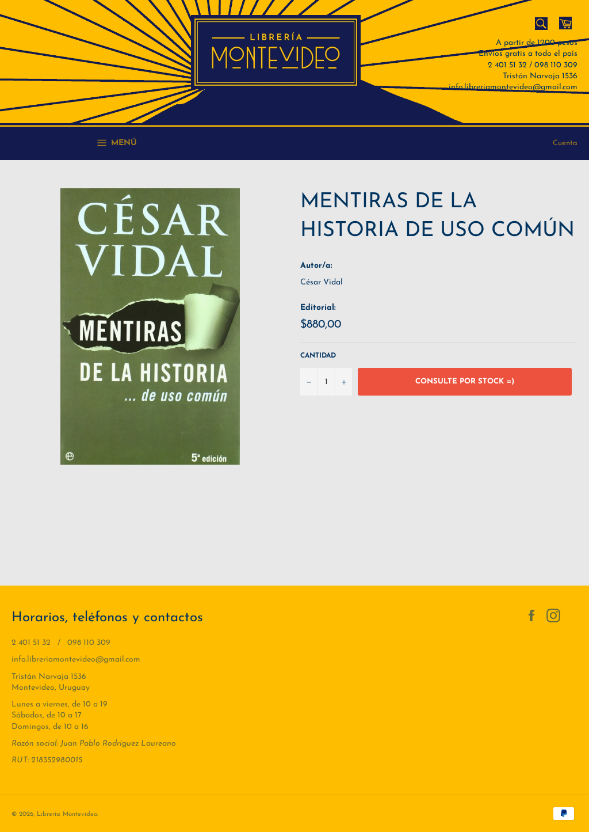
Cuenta (565, 143)
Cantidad (318, 355)
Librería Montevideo (67, 814)
